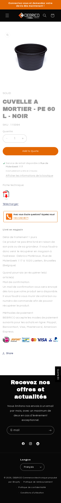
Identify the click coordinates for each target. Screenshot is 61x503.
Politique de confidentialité (32, 487)
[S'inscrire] (50, 430)
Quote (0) (58, 374)
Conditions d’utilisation (32, 493)
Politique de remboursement (38, 482)
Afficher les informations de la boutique (29, 175)
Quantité (8, 131)
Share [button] (9, 353)
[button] (7, 15)
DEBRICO (17, 478)
